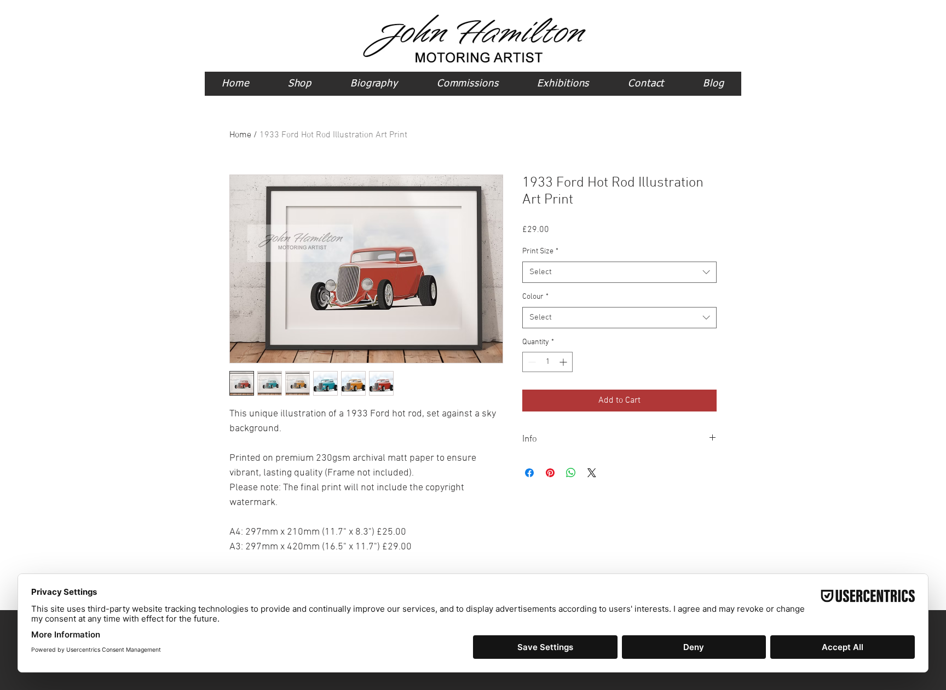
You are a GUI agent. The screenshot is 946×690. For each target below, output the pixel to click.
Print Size (540, 251)
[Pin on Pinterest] (550, 472)
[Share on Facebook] (529, 472)
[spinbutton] (547, 362)
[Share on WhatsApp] (571, 472)
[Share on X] (591, 472)
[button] (299, 84)
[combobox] (619, 272)
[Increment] (564, 362)
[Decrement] (531, 362)
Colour (535, 296)
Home (240, 135)
